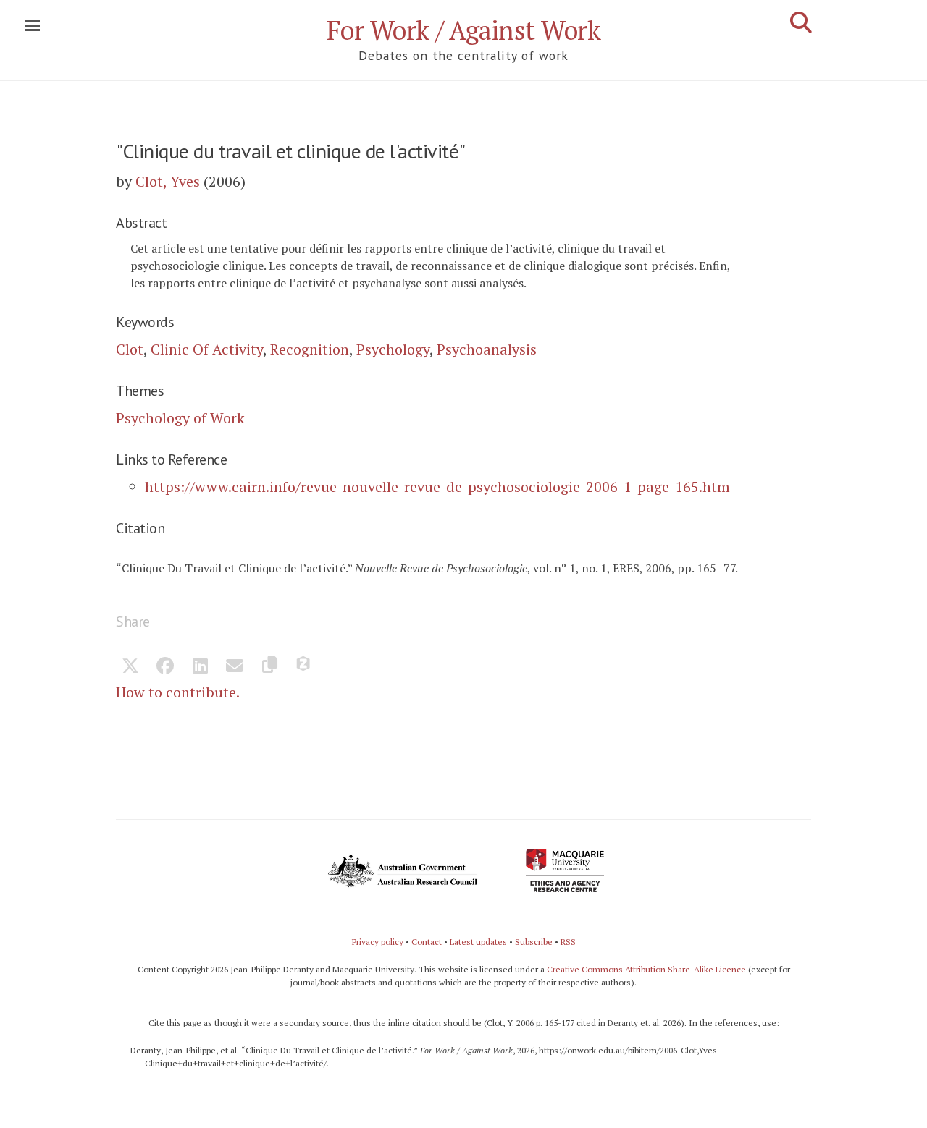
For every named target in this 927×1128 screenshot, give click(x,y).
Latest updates (478, 941)
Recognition (309, 349)
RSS (568, 941)
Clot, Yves (167, 181)
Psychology (392, 349)
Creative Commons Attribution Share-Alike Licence (646, 969)
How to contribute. (178, 692)
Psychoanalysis (487, 349)
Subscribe (534, 941)
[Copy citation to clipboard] (269, 667)
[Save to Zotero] (304, 667)
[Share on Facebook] (165, 667)
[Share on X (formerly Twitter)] (130, 667)
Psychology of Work (180, 418)
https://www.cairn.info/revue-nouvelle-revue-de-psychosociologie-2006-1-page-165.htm (437, 486)
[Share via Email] (234, 667)
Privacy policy (377, 941)
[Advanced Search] (801, 22)
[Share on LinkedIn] (199, 667)
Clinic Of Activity (207, 349)
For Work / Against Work (464, 30)
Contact (426, 941)
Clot (129, 349)
